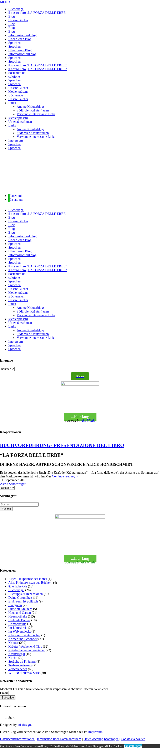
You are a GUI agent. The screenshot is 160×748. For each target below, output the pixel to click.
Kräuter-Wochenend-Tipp (25, 646)
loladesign (24, 724)
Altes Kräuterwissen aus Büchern (30, 582)
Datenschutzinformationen (17, 739)
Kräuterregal (16, 654)
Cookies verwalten (133, 739)
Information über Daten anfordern (59, 739)
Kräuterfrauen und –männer (26, 650)
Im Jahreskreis (17, 627)
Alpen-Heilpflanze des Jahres (27, 579)
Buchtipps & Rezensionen (25, 594)
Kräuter (13, 642)
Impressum (95, 732)
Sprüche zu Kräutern (22, 661)
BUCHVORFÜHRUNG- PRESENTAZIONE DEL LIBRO (62, 445)
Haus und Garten (19, 612)
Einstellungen (133, 746)
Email (4, 693)
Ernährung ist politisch (23, 601)
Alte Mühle (88, 420)
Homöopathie (17, 624)
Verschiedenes (17, 669)
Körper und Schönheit (23, 639)
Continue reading (65, 476)
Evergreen (15, 605)
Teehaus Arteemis (20, 665)
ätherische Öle (17, 586)
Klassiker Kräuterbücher (24, 635)
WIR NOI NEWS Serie (24, 673)
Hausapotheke (17, 616)
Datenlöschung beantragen (101, 739)
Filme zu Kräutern (20, 609)
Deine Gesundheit (20, 597)
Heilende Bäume (19, 620)
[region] (80, 172)
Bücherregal (16, 590)
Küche (12, 657)
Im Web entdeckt (19, 631)
